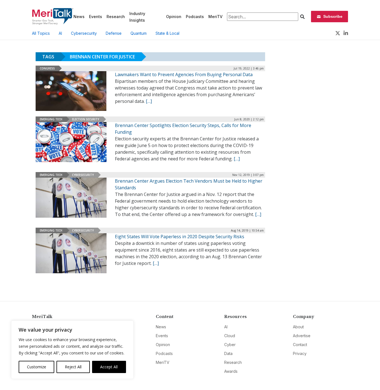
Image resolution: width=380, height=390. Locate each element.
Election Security (85, 119)
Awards (231, 371)
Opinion (173, 16)
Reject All (73, 366)
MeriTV (215, 16)
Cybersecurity (84, 33)
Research (116, 16)
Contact (300, 344)
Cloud (229, 335)
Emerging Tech (51, 119)
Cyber (230, 344)
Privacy (300, 353)
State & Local (167, 33)
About (298, 326)
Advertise (301, 335)
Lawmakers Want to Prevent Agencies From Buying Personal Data (184, 74)
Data (228, 353)
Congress (47, 68)
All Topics (41, 33)
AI (60, 33)
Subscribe (332, 16)
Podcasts (195, 16)
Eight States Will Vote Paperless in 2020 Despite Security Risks (179, 236)
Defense (114, 33)
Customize (36, 366)
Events (95, 16)
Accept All (109, 366)
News (79, 16)
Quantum (138, 33)
